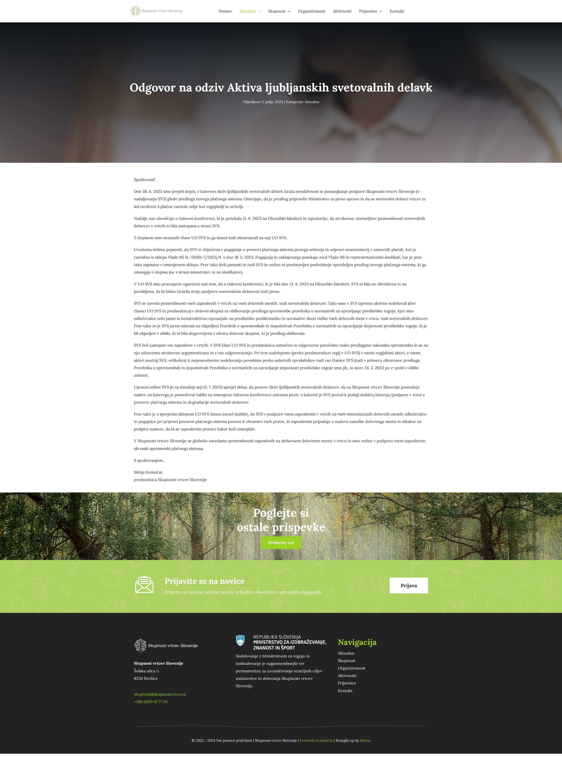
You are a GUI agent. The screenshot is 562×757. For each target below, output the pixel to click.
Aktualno (312, 102)
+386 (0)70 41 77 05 (151, 701)
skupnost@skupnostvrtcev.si (160, 694)
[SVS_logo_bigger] (156, 7)
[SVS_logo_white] (166, 636)
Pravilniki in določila (316, 740)
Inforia (365, 740)
